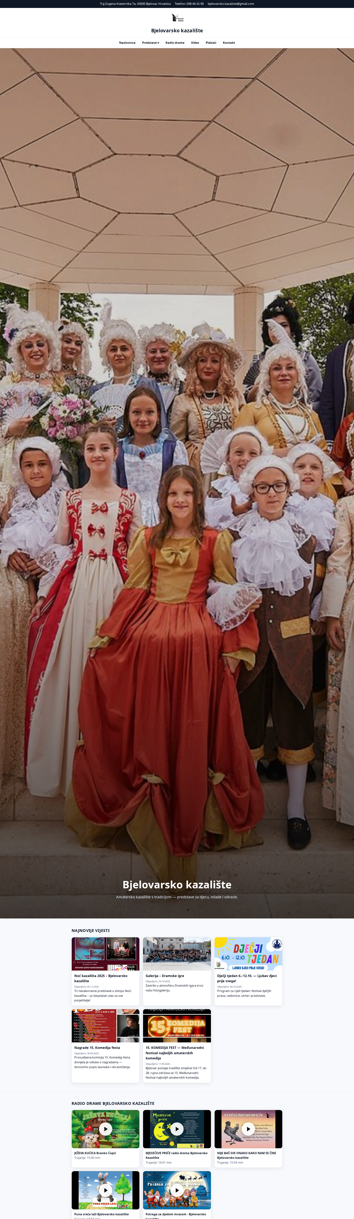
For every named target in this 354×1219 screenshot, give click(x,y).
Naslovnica (127, 43)
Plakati (211, 43)
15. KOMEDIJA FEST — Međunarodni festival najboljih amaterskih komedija (175, 1053)
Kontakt (229, 43)
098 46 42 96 (195, 4)
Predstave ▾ (150, 43)
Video (195, 43)
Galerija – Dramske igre (165, 976)
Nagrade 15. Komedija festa (97, 1047)
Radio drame (175, 43)
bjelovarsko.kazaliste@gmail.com (231, 4)
